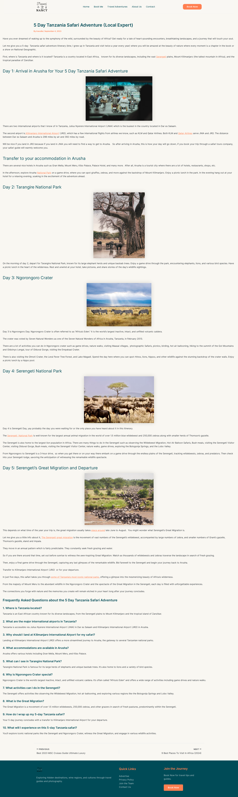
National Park (44, 172)
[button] (192, 7)
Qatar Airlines (185, 133)
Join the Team (126, 783)
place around (98, 530)
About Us (137, 6)
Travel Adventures (117, 6)
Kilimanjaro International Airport (42, 133)
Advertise (124, 776)
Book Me (98, 6)
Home (86, 6)
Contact (150, 6)
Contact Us (125, 787)
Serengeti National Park (20, 435)
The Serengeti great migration (57, 537)
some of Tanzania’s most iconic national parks (75, 577)
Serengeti (161, 56)
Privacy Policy (126, 779)
